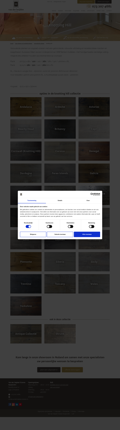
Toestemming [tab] (31, 200)
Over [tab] (88, 200)
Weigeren (33, 234)
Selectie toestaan (60, 234)
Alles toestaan (87, 234)
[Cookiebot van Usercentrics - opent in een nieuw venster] (92, 194)
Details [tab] (60, 200)
